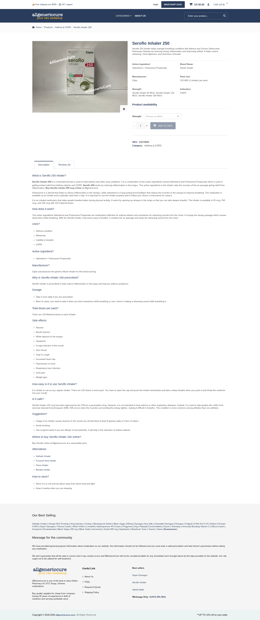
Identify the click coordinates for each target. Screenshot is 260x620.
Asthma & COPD (63, 27)
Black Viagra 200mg (123, 524)
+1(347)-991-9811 (157, 597)
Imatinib (91, 526)
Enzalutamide (49, 529)
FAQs (155, 5)
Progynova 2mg (130, 526)
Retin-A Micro (79, 526)
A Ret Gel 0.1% (201, 524)
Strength (136, 116)
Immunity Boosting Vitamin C (196, 526)
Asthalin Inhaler (43, 456)
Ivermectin (97, 529)
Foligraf (188, 524)
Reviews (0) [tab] (64, 164)
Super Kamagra (47, 526)
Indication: (185, 89)
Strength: (137, 89)
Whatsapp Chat (173, 4)
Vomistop (176, 526)
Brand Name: (186, 64)
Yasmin (151, 529)
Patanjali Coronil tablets (150, 526)
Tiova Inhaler (42, 465)
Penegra (179, 524)
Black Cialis (84, 529)
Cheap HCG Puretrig (58, 524)
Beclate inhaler (43, 469)
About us (89, 576)
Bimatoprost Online (103, 524)
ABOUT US (140, 16)
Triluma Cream (64, 526)
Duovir (167, 526)
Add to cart (165, 126)
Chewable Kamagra (164, 524)
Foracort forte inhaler (46, 460)
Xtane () (167, 529)
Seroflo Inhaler (139, 582)
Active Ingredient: (141, 64)
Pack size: (185, 76)
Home (39, 27)
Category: (137, 145)
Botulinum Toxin (139, 529)
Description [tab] (43, 164)
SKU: (135, 142)
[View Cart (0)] (191, 4)
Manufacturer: (139, 76)
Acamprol (36, 529)
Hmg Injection (76, 524)
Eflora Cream (217, 526)
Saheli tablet (138, 589)
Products (48, 27)
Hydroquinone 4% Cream (109, 526)
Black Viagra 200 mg (67, 529)
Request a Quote (93, 587)
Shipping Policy (92, 592)
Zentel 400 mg (111, 529)
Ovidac (88, 524)
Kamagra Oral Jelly (144, 524)
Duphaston (124, 529)
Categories (122, 16)
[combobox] (219, 4)
